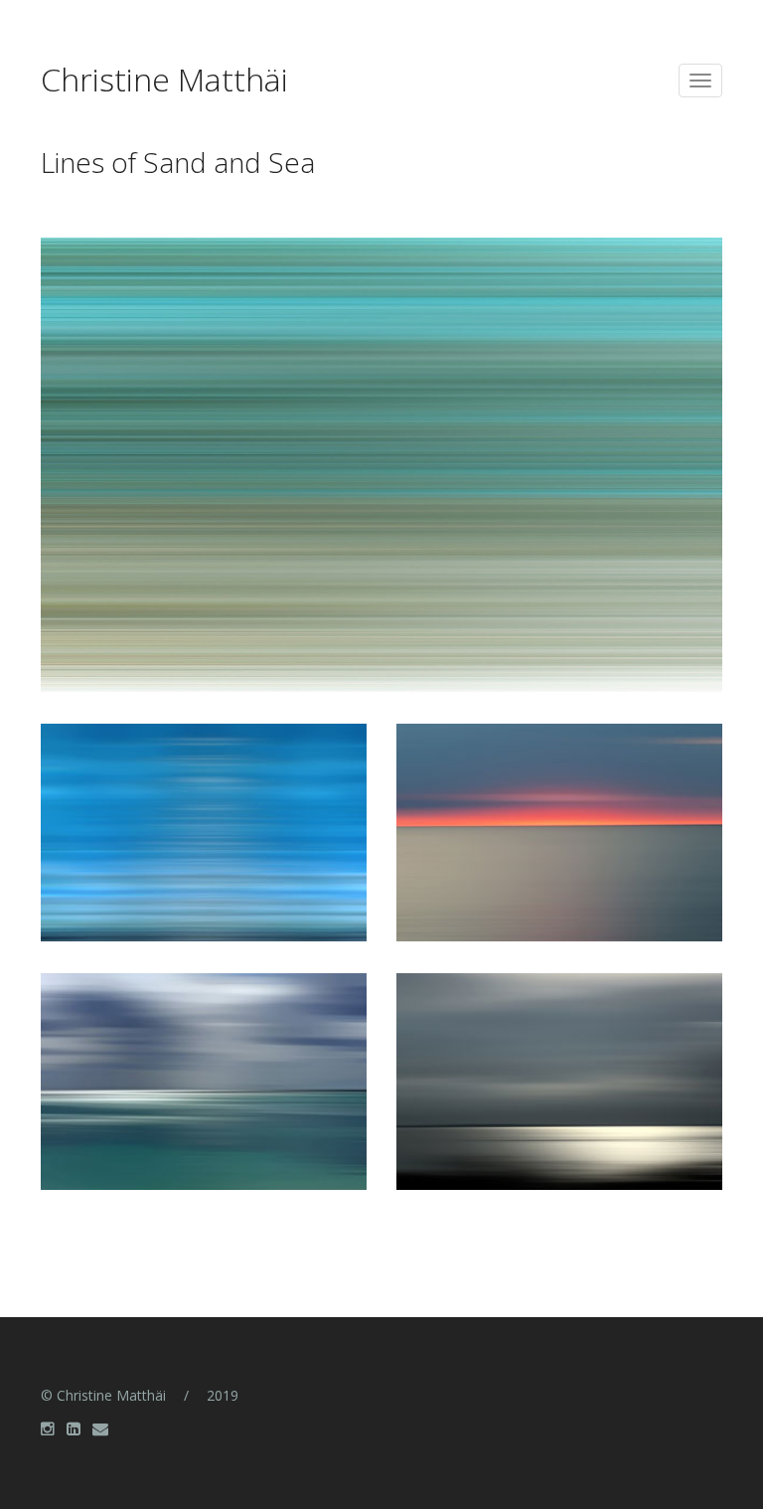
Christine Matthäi (164, 82)
